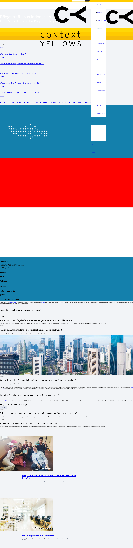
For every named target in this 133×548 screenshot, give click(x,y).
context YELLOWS (12, 302)
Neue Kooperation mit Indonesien (38, 535)
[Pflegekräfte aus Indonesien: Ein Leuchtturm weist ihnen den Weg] (26, 470)
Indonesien (43, 302)
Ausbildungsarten (12, 332)
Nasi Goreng (26, 313)
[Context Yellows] (63, 53)
